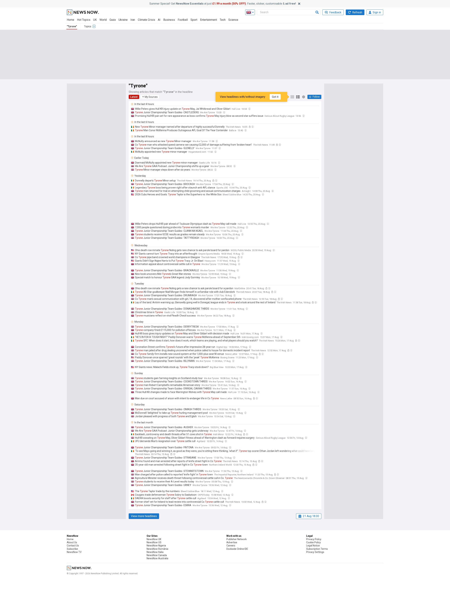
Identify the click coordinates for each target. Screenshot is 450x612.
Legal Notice (313, 545)
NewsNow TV (74, 552)
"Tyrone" (72, 26)
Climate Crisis (146, 19)
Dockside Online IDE (237, 548)
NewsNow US (154, 542)
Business (169, 19)
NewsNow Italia (155, 552)
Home (70, 19)
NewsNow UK (154, 539)
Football (183, 19)
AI (159, 19)
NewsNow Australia (157, 558)
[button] (150, 97)
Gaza (113, 19)
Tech (223, 19)
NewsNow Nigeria (156, 545)
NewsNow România (157, 548)
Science (233, 19)
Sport (194, 19)
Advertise (231, 542)
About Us (72, 542)
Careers (230, 545)
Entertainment (208, 19)
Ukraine (123, 19)
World (103, 19)
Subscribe (72, 548)
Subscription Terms (317, 548)
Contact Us (73, 545)
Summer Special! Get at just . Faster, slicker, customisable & (222, 3)
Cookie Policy (313, 542)
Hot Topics (83, 19)
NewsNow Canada (157, 555)
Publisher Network (236, 539)
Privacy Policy (313, 539)
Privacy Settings (315, 552)
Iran (132, 19)
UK (95, 19)
